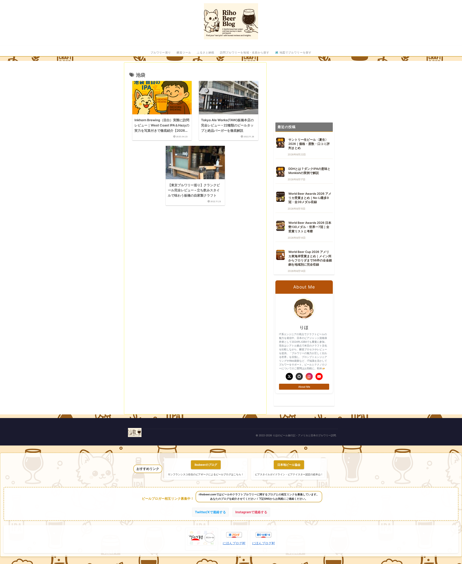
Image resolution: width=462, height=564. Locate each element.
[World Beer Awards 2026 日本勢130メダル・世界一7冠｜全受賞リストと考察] (280, 226)
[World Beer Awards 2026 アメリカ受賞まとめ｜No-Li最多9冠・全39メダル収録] (280, 197)
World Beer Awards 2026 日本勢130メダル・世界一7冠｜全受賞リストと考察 (309, 227)
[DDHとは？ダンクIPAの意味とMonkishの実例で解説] (280, 172)
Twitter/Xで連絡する (210, 512)
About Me (304, 386)
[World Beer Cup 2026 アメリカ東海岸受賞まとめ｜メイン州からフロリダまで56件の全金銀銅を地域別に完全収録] (280, 255)
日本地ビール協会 (288, 464)
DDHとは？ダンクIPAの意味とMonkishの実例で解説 (309, 171)
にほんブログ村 (234, 543)
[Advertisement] (195, 242)
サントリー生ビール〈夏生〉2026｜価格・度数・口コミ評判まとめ (309, 144)
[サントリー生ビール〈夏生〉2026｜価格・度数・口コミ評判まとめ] (280, 143)
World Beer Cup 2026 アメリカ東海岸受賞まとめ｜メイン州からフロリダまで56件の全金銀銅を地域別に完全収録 (310, 258)
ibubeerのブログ (206, 464)
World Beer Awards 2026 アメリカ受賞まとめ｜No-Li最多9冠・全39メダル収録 (309, 198)
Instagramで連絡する (251, 512)
